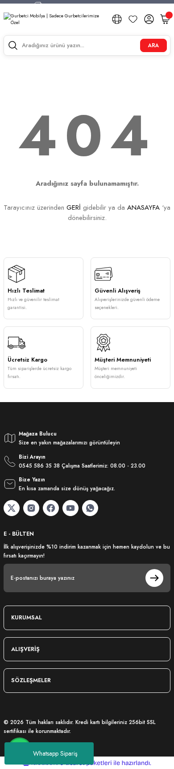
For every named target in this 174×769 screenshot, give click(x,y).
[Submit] (154, 578)
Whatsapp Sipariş (55, 753)
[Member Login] (149, 19)
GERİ (73, 207)
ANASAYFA (143, 207)
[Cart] (165, 19)
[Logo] (54, 19)
